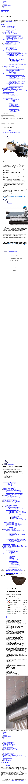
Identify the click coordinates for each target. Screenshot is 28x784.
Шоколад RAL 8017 (15, 607)
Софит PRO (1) (12, 96)
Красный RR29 (13, 602)
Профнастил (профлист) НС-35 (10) (14, 37)
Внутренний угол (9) (13, 105)
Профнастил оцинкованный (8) (13, 35)
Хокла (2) (11, 71)
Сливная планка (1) (13, 111)
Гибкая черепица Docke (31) (9, 26)
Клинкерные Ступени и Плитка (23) (11, 45)
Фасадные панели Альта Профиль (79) (15, 69)
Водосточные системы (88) (9, 73)
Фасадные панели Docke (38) (12, 67)
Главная (5, 1)
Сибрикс (8, 765)
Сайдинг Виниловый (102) (12, 54)
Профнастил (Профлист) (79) (10, 33)
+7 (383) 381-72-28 (5, 10)
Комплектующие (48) (8, 98)
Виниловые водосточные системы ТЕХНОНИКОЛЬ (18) (17, 82)
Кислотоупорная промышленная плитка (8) (13, 89)
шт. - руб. (3, 120)
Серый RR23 (13, 609)
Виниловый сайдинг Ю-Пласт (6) (16, 59)
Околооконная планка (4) (14, 110)
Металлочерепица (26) (8, 32)
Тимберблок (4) (15, 60)
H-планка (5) (12, 100)
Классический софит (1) (14, 95)
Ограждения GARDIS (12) (9, 43)
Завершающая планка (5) (14, 106)
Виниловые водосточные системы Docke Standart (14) (17, 79)
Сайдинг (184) (6, 50)
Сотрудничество (7, 5)
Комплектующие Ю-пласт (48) (13, 99)
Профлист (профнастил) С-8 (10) (13, 36)
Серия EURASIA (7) (10, 31)
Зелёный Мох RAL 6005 (16, 611)
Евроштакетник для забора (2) (10, 44)
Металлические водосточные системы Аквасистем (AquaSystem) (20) (17, 85)
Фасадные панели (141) (8, 66)
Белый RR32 (13, 604)
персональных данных (11, 21)
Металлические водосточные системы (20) (16, 83)
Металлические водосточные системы (15, 570)
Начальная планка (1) (14, 109)
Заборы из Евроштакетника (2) (13, 42)
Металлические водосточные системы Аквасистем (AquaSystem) (15, 572)
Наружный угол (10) (13, 104)
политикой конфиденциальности (17, 780)
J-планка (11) (12, 101)
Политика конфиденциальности (10, 739)
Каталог (8, 569)
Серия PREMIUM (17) (11, 27)
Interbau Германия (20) (11, 47)
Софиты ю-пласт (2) (10, 94)
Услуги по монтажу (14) (8, 92)
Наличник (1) (12, 107)
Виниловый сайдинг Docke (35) (16, 55)
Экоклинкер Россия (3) (11, 49)
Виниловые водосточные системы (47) (15, 75)
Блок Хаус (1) (14, 61)
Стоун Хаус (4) (12, 72)
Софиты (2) (6, 93)
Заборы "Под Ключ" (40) (9, 39)
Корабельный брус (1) (16, 62)
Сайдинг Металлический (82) (13, 52)
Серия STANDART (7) (11, 28)
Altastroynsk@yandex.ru (14, 132)
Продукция (5, 2)
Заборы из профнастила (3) (12, 41)
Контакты (5, 6)
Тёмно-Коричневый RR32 (16, 600)
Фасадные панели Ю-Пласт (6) (13, 70)
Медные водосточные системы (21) (14, 87)
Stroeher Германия (10, 48)
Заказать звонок (4, 11)
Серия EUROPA (10, 30)
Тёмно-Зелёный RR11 (15, 606)
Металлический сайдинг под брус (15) (18, 53)
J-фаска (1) (11, 103)
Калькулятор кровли (8, 7)
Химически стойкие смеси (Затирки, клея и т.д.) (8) (15, 90)
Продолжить (3, 782)
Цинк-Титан (13, 613)
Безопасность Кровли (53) (9, 88)
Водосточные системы (16, 569)
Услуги (5, 4)
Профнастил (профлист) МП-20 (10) (14, 38)
